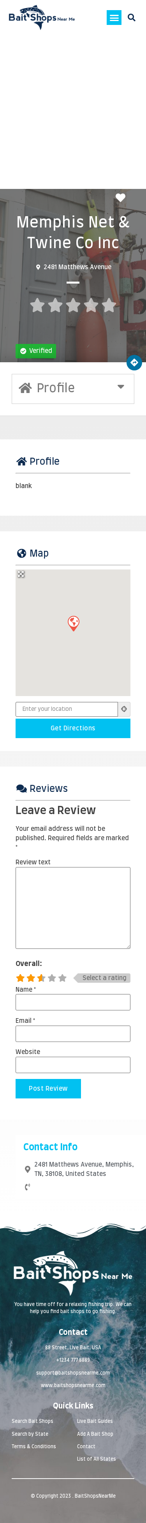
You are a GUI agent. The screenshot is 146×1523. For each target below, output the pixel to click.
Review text (33, 862)
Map (39, 554)
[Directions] (134, 362)
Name (26, 990)
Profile (45, 462)
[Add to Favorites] (122, 198)
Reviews (49, 789)
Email (25, 1021)
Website (28, 1052)
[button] (114, 17)
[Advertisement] (73, 112)
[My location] (124, 709)
